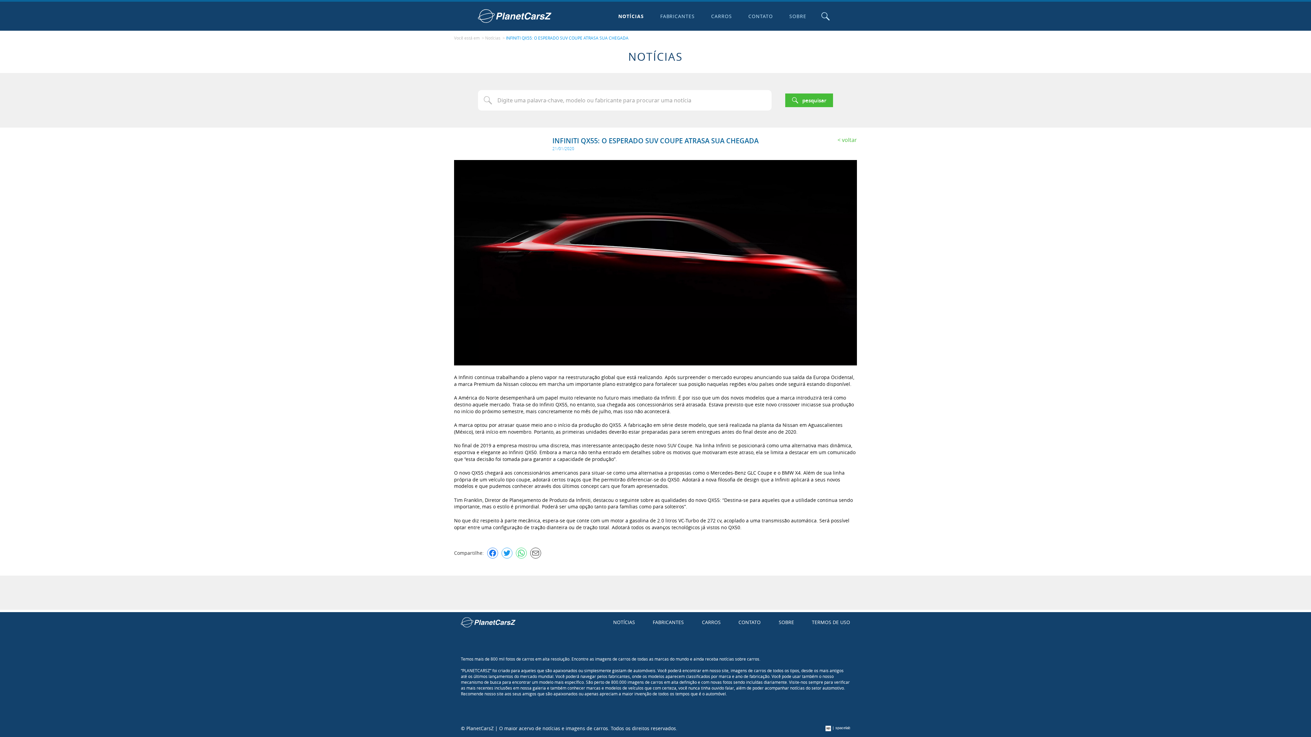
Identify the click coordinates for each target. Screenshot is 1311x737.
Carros (721, 16)
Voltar (849, 140)
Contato (760, 16)
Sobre (797, 16)
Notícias (631, 16)
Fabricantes (677, 16)
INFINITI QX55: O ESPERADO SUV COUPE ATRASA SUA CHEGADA (567, 38)
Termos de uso (831, 622)
